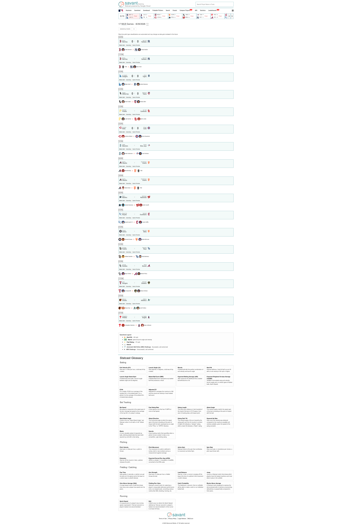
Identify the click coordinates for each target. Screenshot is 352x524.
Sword (129, 344)
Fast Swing (130, 342)
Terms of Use (163, 518)
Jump (208, 472)
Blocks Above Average (214, 483)
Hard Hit (129, 337)
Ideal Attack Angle (125, 418)
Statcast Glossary (131, 358)
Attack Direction (154, 418)
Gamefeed (137, 10)
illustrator (129, 10)
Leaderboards (213, 10)
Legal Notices (182, 518)
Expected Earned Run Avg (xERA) (159, 458)
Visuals (175, 10)
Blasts (122, 431)
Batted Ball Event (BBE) (156, 376)
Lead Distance (182, 472)
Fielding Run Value (155, 483)
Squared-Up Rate (212, 418)
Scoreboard (146, 10)
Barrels (180, 367)
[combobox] (215, 4)
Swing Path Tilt (182, 418)
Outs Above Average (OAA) (128, 483)
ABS (196, 10)
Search (168, 10)
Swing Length (182, 407)
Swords (151, 431)
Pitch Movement (154, 447)
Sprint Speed (124, 501)
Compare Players (185, 10)
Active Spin (181, 447)
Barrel (130, 339)
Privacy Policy (172, 518)
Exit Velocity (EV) (125, 367)
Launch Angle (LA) (155, 367)
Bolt (150, 501)
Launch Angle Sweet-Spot (128, 376)
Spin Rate (210, 447)
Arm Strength (153, 472)
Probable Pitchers (158, 10)
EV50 (121, 389)
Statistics (203, 10)
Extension (123, 458)
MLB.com (190, 518)
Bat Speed (123, 407)
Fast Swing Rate (154, 407)
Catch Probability (183, 483)
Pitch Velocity (124, 447)
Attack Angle (211, 407)
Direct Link (122, 45)
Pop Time (123, 472)
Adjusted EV (153, 389)
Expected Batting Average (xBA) (188, 376)
